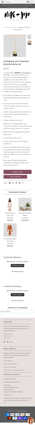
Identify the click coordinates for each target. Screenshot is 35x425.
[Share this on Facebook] (12, 183)
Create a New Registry (10, 364)
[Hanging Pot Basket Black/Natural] (15, 45)
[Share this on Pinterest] (16, 183)
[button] (18, 73)
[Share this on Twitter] (9, 183)
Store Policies (8, 336)
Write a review (17, 265)
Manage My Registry (10, 367)
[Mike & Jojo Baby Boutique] (17, 16)
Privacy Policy (8, 334)
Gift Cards (6, 338)
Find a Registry (8, 360)
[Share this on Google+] (19, 183)
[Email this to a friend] (22, 183)
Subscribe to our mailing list (17, 308)
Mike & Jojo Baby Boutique (19, 410)
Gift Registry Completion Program (14, 370)
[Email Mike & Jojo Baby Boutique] (11, 342)
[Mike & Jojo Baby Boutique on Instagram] (8, 342)
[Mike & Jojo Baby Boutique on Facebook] (5, 342)
